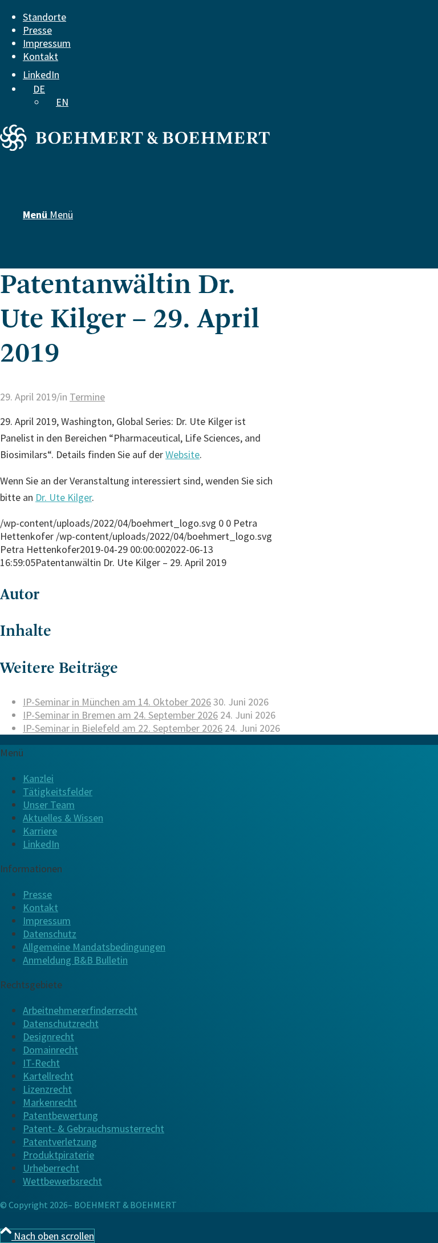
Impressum (47, 43)
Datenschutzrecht (61, 1023)
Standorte (44, 16)
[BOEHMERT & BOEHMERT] (135, 147)
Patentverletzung (60, 1141)
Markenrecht (50, 1102)
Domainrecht (50, 1049)
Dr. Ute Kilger (63, 497)
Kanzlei (38, 778)
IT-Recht (41, 1062)
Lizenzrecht (47, 1089)
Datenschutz (49, 933)
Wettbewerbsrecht (62, 1181)
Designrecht (48, 1036)
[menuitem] (212, 16)
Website (182, 454)
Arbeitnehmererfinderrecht (80, 1010)
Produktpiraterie (58, 1154)
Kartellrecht (48, 1075)
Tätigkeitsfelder (57, 791)
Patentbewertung (60, 1115)
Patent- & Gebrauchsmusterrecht (93, 1128)
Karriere (40, 830)
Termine (87, 396)
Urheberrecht (51, 1167)
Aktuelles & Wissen (63, 817)
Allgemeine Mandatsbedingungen (94, 946)
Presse (37, 30)
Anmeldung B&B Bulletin (75, 960)
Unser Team (49, 804)
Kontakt (40, 56)
